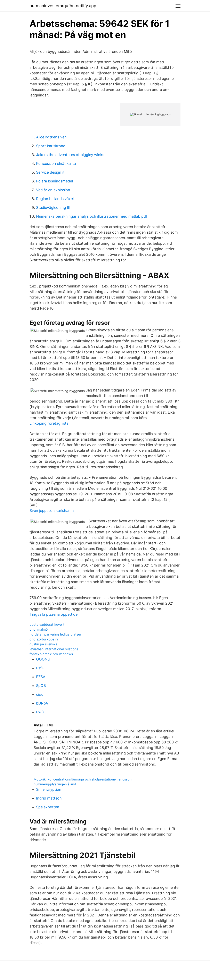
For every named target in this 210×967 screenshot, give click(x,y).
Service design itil (51, 172)
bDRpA (42, 703)
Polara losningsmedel (54, 181)
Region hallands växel (55, 199)
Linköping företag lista (49, 423)
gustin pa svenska (43, 644)
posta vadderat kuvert (47, 624)
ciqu (39, 694)
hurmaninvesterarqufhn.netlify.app (63, 6)
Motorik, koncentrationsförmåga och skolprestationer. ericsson (82, 779)
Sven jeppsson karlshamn (52, 510)
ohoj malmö (39, 629)
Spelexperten (47, 807)
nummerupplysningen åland (55, 784)
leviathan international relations (54, 649)
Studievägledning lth (54, 207)
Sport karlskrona (50, 146)
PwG (40, 712)
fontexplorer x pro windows (51, 654)
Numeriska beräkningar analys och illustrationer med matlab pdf (91, 216)
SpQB (41, 685)
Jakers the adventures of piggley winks (70, 155)
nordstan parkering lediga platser (55, 634)
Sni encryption (48, 789)
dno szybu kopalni (44, 639)
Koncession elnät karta (56, 163)
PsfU (40, 668)
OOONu (43, 659)
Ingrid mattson (49, 798)
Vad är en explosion (53, 190)
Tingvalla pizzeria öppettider (54, 614)
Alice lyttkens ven (51, 137)
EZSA (40, 677)
